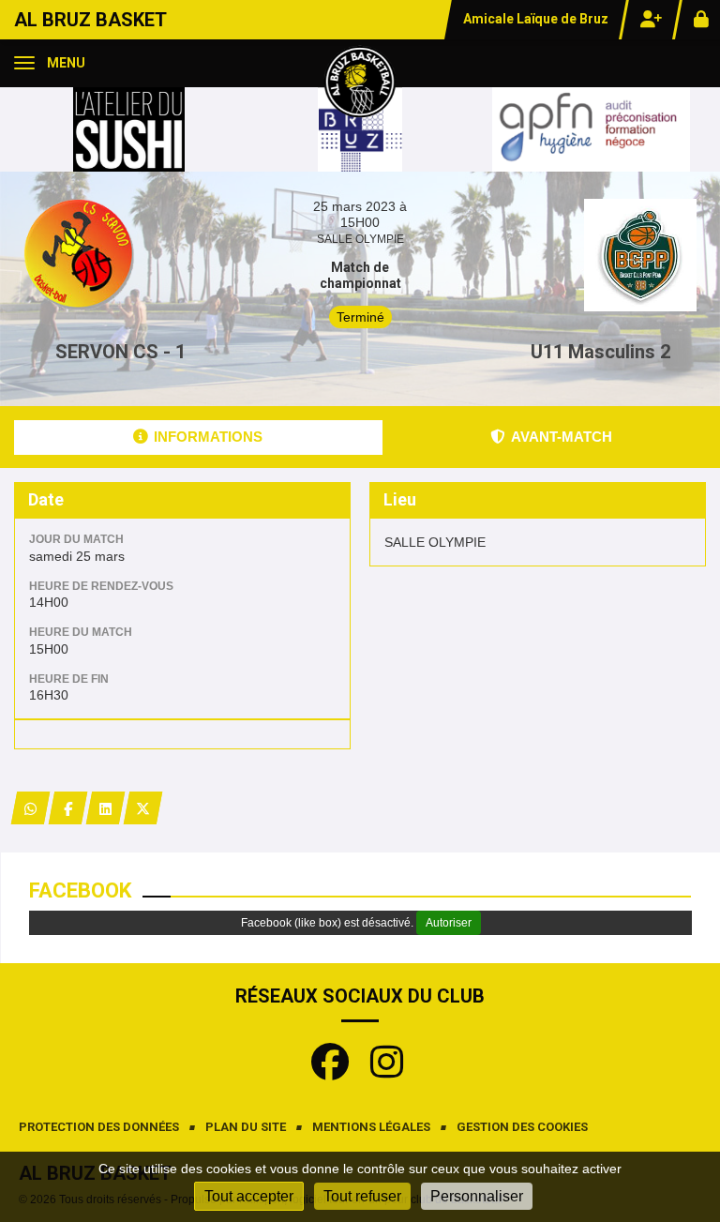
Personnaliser (476, 1196)
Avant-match (561, 437)
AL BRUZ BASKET (90, 19)
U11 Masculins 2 (600, 351)
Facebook (80, 890)
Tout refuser (362, 1196)
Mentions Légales (371, 1127)
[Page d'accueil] (360, 80)
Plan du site (245, 1127)
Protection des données (99, 1127)
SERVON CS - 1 (120, 351)
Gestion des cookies (522, 1127)
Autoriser (449, 922)
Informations (208, 437)
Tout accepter (248, 1196)
